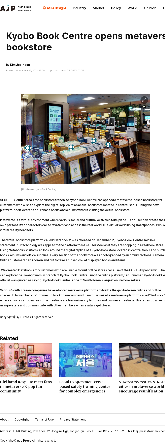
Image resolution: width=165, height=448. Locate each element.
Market (98, 8)
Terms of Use (44, 419)
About (4, 419)
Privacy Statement (73, 419)
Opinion (150, 8)
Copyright (21, 419)
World (132, 8)
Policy (116, 8)
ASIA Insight (56, 8)
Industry (79, 8)
